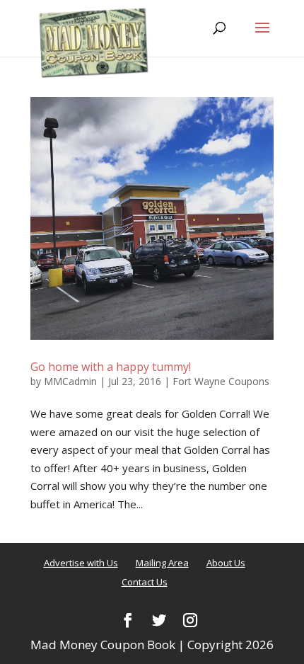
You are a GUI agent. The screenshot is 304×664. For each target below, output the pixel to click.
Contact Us (145, 582)
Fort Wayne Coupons (221, 381)
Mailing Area (162, 562)
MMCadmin (70, 381)
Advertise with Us (81, 562)
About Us (225, 562)
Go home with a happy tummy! (110, 366)
